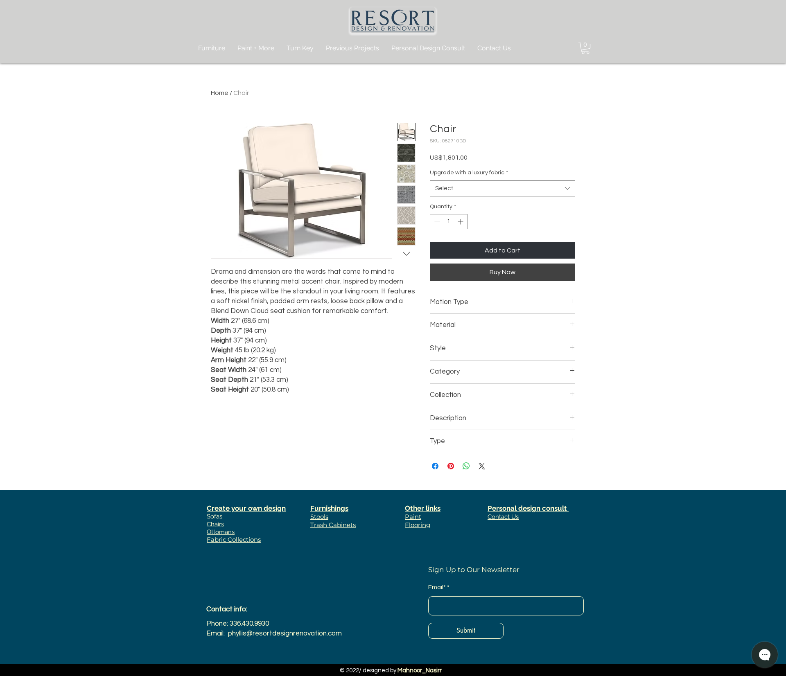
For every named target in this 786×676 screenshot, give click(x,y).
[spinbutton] (448, 221)
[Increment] (461, 221)
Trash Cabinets (333, 525)
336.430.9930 (249, 623)
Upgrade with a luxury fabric (469, 173)
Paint (413, 517)
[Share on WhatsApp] (466, 466)
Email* (437, 587)
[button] (585, 48)
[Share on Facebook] (435, 466)
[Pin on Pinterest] (451, 466)
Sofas (215, 516)
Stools (319, 517)
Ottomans (221, 532)
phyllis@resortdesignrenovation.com (285, 633)
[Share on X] (482, 466)
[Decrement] (436, 221)
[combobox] (502, 188)
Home (219, 93)
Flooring (417, 525)
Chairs (215, 524)
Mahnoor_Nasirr (420, 670)
